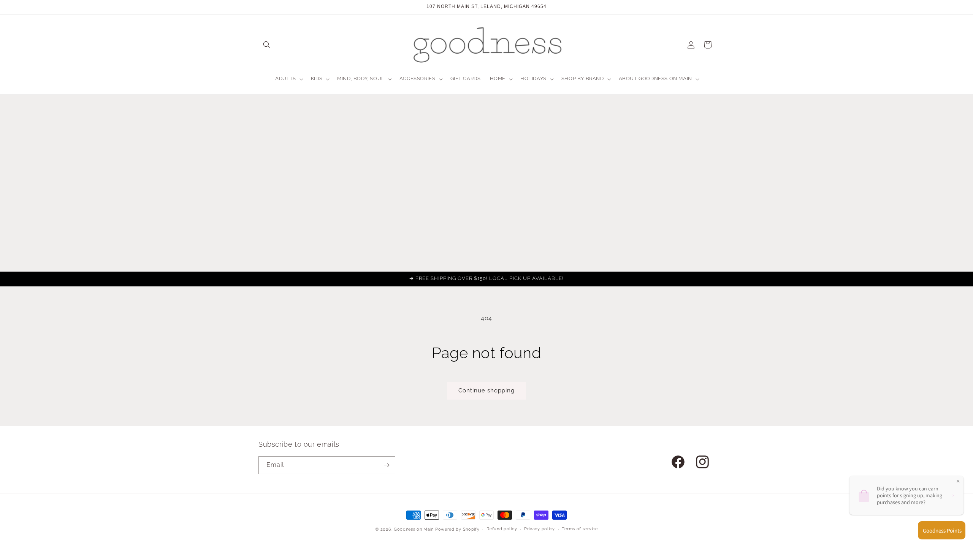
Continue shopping (486, 390)
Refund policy (501, 528)
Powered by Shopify (457, 529)
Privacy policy (539, 528)
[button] (266, 44)
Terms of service (579, 528)
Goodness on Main (414, 529)
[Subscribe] (386, 465)
